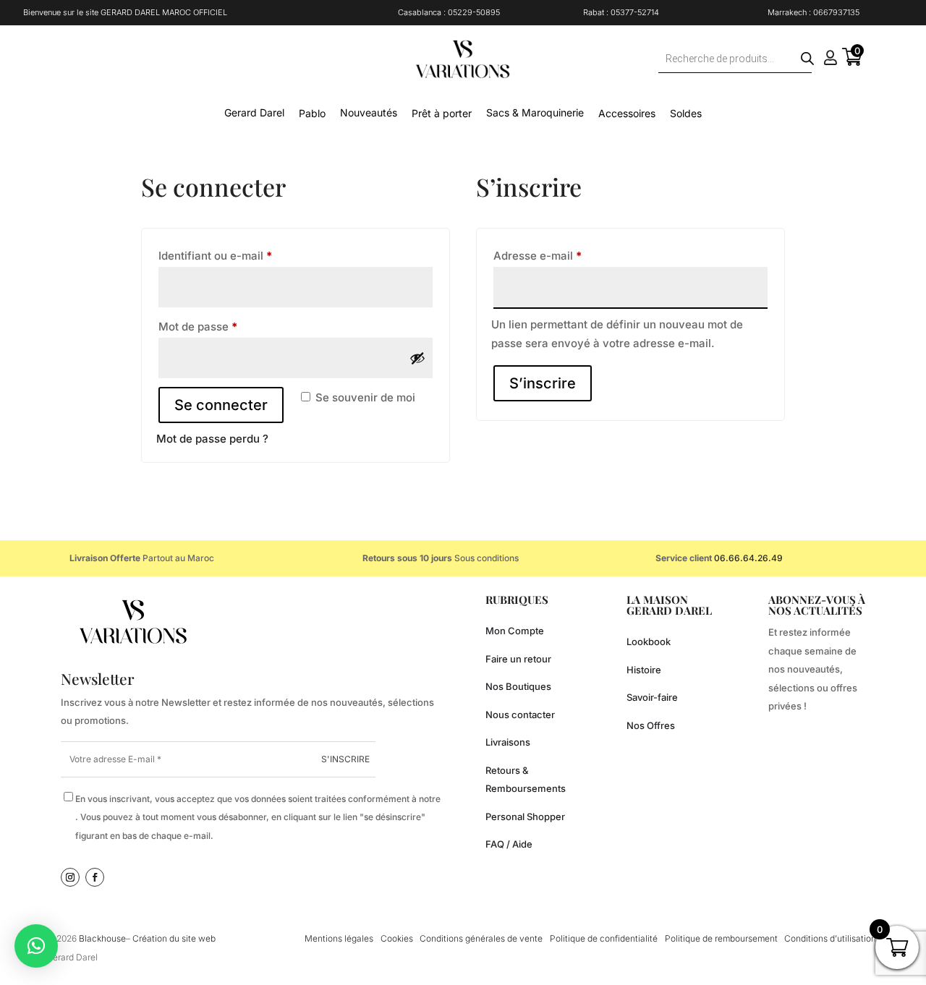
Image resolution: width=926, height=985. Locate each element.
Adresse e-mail (566, 255)
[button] (36, 946)
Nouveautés (368, 112)
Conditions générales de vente (481, 938)
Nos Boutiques (518, 686)
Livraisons (507, 742)
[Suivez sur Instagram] (70, 877)
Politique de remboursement (721, 938)
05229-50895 (474, 12)
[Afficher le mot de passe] (417, 358)
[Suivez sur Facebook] (94, 877)
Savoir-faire (652, 697)
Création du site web (174, 938)
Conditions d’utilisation (830, 938)
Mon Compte (514, 630)
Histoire (643, 669)
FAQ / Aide (508, 844)
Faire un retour (518, 659)
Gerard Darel (254, 112)
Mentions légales (339, 938)
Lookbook (648, 641)
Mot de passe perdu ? (212, 438)
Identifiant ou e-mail (243, 255)
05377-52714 (635, 12)
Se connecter (221, 405)
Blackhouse (102, 938)
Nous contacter (520, 714)
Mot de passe (226, 326)
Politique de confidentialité (604, 938)
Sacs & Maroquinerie (535, 112)
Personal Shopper (525, 816)
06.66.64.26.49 (748, 558)
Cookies (397, 938)
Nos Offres (650, 725)
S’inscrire (542, 383)
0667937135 (836, 12)
